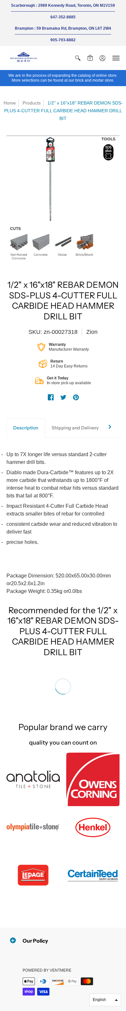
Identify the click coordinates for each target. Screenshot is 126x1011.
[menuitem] (78, 58)
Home (10, 102)
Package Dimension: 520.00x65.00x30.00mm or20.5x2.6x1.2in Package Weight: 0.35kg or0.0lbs (62, 523)
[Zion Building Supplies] (24, 58)
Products (32, 102)
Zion (92, 332)
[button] (78, 58)
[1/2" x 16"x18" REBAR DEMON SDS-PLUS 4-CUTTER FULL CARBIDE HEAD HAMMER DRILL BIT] (63, 199)
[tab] (25, 428)
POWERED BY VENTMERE (47, 970)
